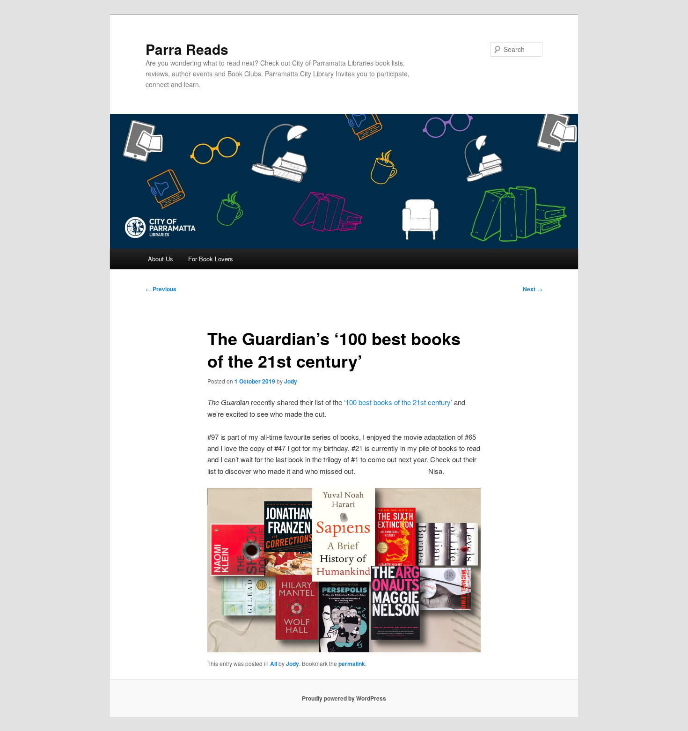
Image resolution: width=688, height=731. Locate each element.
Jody (290, 381)
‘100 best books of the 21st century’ (399, 402)
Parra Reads (187, 49)
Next (532, 289)
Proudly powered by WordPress (344, 698)
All (273, 663)
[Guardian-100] (344, 570)
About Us (160, 258)
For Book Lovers (210, 258)
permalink (351, 663)
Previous (161, 289)
